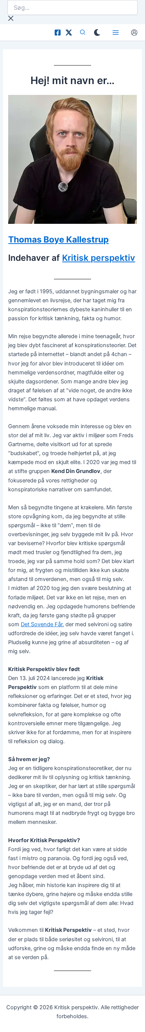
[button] (83, 33)
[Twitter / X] (68, 32)
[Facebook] (57, 32)
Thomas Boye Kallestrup (58, 239)
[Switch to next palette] (97, 32)
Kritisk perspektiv (98, 258)
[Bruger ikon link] (134, 32)
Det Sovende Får (41, 624)
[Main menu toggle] (115, 32)
